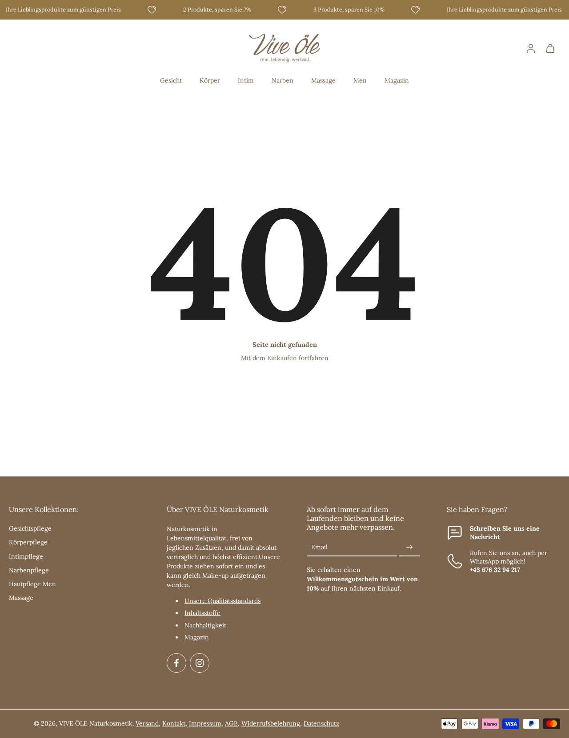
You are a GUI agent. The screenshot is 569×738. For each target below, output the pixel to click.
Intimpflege (26, 556)
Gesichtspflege (30, 528)
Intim (246, 80)
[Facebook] (176, 663)
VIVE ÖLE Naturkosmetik (95, 723)
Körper (210, 80)
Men (360, 80)
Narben (282, 80)
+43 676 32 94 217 (495, 570)
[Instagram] (199, 663)
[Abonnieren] (409, 547)
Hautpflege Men (32, 584)
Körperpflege (28, 542)
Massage (323, 80)
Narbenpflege (29, 570)
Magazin (397, 80)
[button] (74, 509)
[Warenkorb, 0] (550, 48)
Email (319, 548)
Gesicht (171, 80)
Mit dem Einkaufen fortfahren (285, 358)
